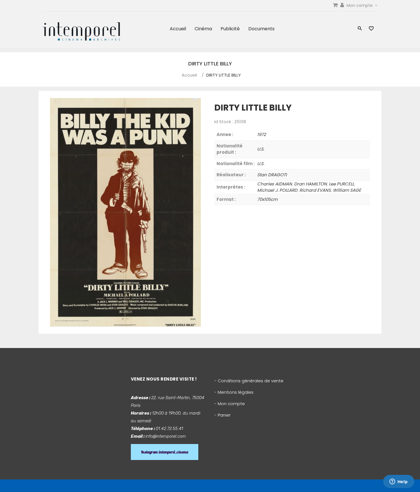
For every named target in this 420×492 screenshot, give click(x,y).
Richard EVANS (315, 190)
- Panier (222, 415)
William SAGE (347, 190)
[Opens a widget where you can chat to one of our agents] (398, 482)
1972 (261, 134)
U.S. (260, 149)
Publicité (230, 28)
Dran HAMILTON (310, 184)
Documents (261, 28)
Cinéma (203, 28)
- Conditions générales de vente (248, 381)
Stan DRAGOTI (272, 175)
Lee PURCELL (341, 184)
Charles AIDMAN (274, 184)
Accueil (178, 28)
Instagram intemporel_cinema (164, 452)
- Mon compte (229, 404)
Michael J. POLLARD (277, 190)
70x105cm (267, 199)
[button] (360, 29)
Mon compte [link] (360, 5)
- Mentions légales (233, 392)
